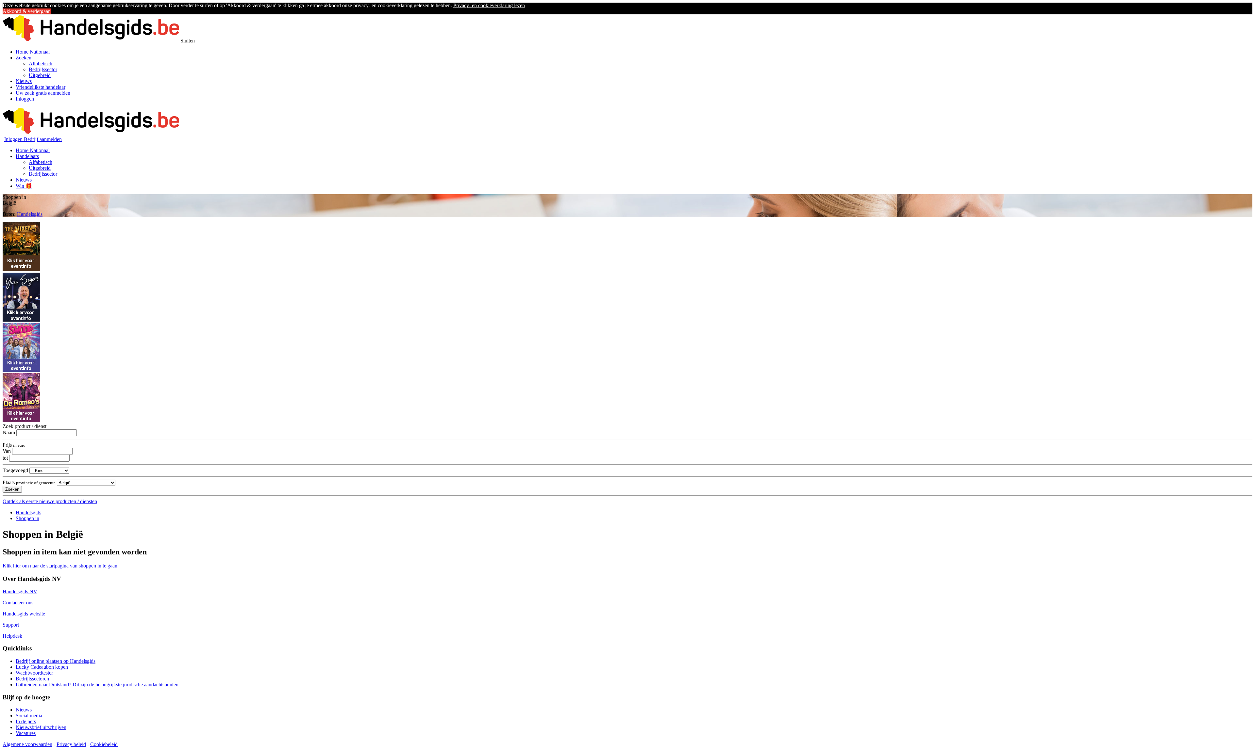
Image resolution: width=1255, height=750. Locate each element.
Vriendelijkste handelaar (40, 87)
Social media (29, 715)
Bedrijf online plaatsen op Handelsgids (55, 661)
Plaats (29, 482)
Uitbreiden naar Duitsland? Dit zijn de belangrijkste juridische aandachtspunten (97, 684)
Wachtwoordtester (34, 673)
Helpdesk (12, 636)
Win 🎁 (24, 186)
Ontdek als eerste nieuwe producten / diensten (50, 501)
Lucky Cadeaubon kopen (42, 667)
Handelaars (27, 156)
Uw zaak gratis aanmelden (43, 93)
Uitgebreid (40, 75)
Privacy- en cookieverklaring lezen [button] (489, 5)
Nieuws (24, 81)
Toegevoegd (15, 470)
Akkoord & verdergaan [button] (27, 11)
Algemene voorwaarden (27, 744)
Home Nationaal (33, 52)
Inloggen (25, 99)
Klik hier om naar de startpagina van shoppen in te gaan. (61, 565)
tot (5, 458)
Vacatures (26, 733)
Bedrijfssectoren (32, 678)
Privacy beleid (71, 744)
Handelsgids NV (20, 591)
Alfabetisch (40, 63)
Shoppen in (27, 518)
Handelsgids (29, 214)
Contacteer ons (18, 602)
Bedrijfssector (43, 69)
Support (11, 625)
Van (7, 451)
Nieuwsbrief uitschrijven (41, 727)
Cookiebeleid (104, 744)
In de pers (26, 721)
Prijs (14, 445)
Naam (9, 432)
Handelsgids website (24, 613)
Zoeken (23, 57)
